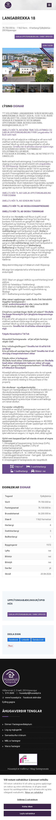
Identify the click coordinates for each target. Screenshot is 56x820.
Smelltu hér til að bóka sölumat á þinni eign (33, 146)
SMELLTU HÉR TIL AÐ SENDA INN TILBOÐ (21, 201)
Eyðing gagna (8, 702)
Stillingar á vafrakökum (27, 800)
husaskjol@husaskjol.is (30, 693)
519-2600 (9, 693)
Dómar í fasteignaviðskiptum (18, 724)
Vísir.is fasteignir (12, 746)
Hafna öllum (27, 807)
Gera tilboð (48, 45)
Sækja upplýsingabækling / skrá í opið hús (34, 36)
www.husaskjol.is (13, 697)
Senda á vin (38, 640)
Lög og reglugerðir (13, 730)
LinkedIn (25, 640)
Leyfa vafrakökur (27, 814)
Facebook (13, 640)
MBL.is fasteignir (12, 741)
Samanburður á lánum (15, 735)
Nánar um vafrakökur (34, 792)
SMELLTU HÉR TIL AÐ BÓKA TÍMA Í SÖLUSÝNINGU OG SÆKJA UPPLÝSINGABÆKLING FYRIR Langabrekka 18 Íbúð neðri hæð (27, 132)
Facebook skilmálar (32, 697)
